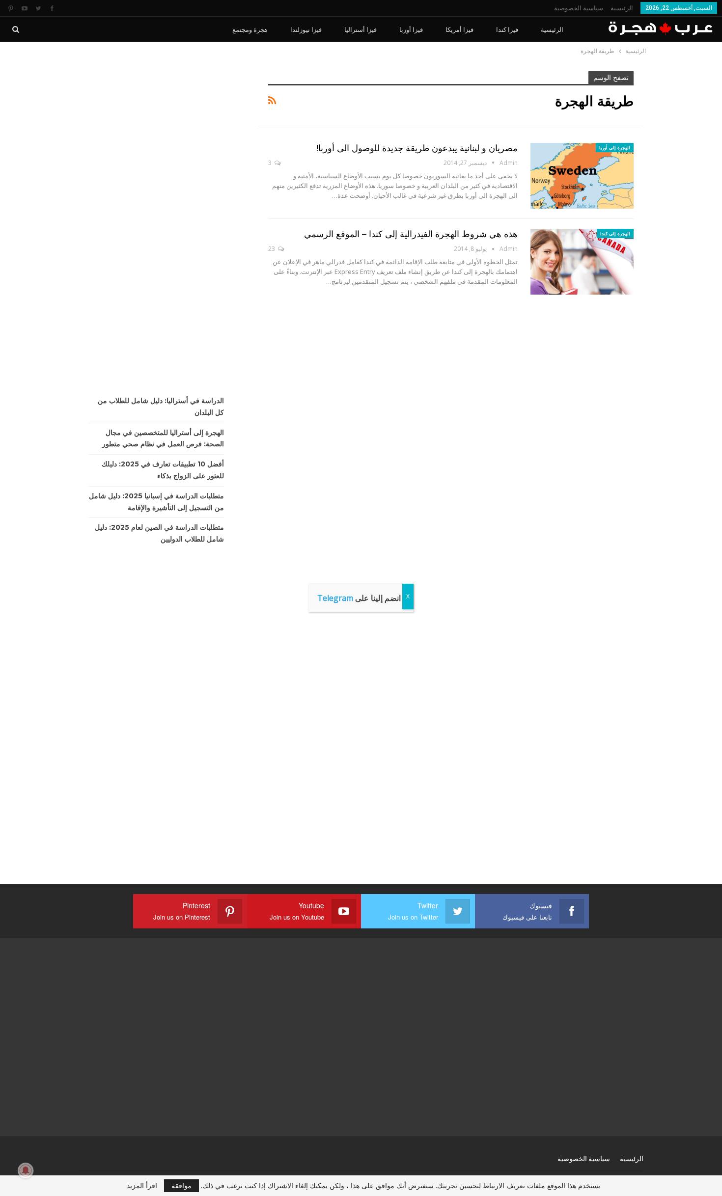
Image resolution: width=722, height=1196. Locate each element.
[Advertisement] (161, 218)
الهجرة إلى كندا (615, 233)
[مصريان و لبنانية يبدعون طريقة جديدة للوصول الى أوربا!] (582, 176)
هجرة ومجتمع (250, 29)
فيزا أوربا (411, 29)
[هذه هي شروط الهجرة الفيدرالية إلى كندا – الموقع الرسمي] (582, 262)
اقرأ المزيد (142, 1185)
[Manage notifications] (25, 1170)
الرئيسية (622, 8)
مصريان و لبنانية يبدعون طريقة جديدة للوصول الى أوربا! (417, 148)
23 (272, 249)
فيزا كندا (507, 29)
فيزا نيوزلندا (306, 29)
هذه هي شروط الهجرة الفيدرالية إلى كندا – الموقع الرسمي (411, 234)
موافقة (181, 1185)
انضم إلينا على (359, 598)
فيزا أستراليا (360, 29)
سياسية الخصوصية (578, 8)
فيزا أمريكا (459, 29)
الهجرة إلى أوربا (614, 147)
